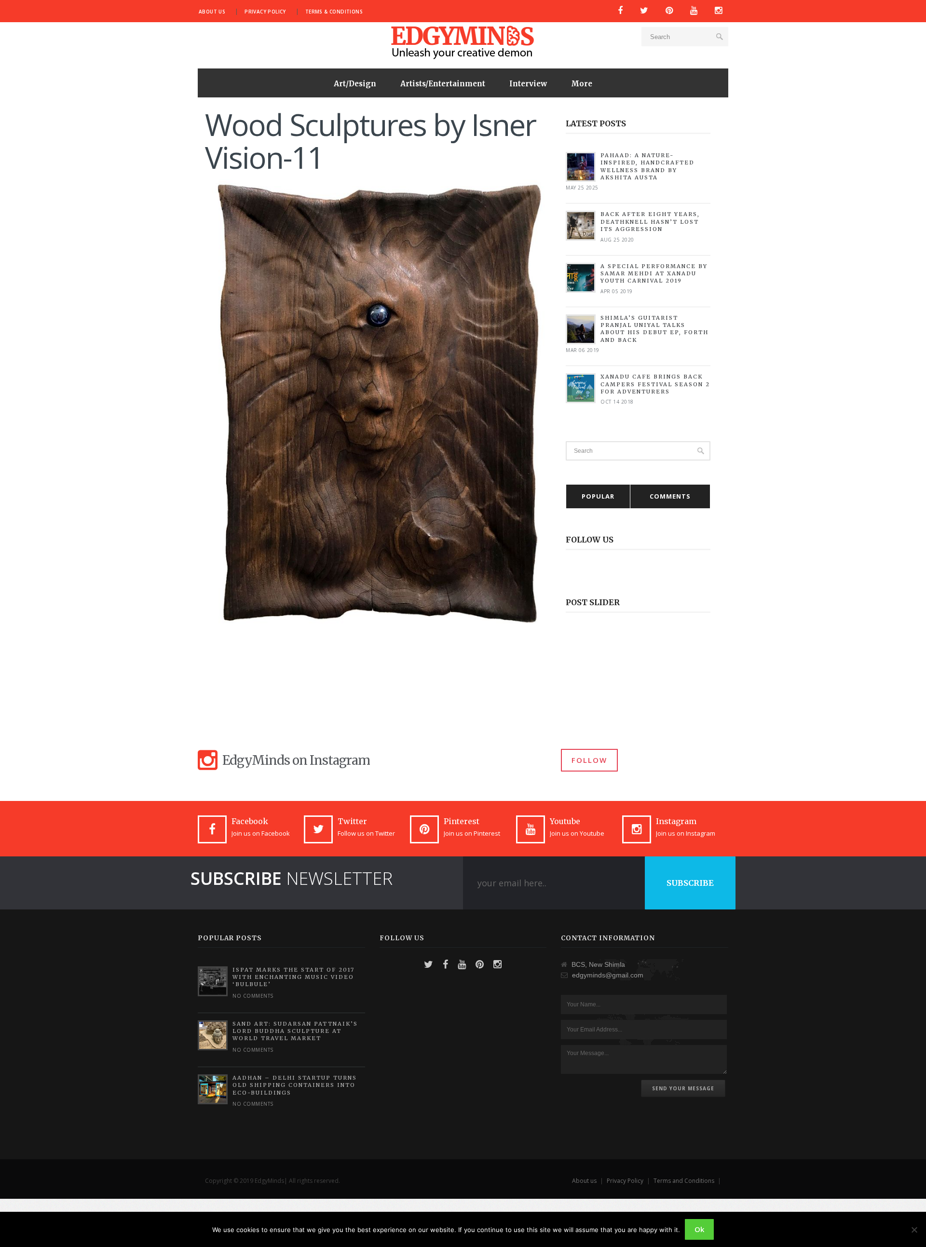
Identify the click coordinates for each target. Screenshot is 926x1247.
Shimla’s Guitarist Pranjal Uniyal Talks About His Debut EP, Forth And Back (654, 328)
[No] (914, 1229)
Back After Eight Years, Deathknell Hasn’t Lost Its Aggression (650, 221)
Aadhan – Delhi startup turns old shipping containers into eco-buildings (294, 1085)
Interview (528, 83)
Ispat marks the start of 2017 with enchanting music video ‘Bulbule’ (293, 977)
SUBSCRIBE (690, 883)
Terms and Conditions (684, 1181)
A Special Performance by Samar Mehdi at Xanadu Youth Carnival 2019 (654, 274)
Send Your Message (683, 1088)
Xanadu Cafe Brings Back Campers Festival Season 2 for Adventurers (655, 384)
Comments (670, 496)
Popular (598, 496)
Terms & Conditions (334, 11)
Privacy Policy (265, 11)
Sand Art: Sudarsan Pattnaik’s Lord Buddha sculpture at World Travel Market (295, 1031)
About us (212, 11)
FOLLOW (589, 760)
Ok (699, 1229)
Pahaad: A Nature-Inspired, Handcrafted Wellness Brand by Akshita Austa (647, 166)
